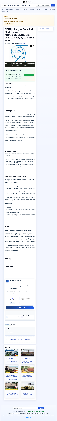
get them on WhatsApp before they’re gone (35, 411)
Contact (19, 5)
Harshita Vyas (22, 43)
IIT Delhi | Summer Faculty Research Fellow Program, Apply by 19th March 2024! (12, 393)
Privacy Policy (26, 415)
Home (9, 5)
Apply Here (8, 330)
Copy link (13, 324)
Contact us (12, 415)
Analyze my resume (20, 307)
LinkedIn (47, 413)
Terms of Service (49, 415)
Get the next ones (29, 74)
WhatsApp (7, 324)
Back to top (28, 417)
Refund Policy (34, 415)
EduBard (4, 5)
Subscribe (41, 408)
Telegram (28, 413)
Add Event (18, 415)
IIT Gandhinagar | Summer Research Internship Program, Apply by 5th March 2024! (27, 394)
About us (5, 415)
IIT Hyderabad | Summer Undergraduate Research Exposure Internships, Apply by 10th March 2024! (12, 377)
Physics (38, 9)
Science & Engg (5, 11)
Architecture (52, 9)
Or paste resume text (24, 296)
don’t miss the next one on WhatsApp (22, 332)
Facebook (16, 413)
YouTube (41, 413)
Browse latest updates (8, 23)
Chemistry (32, 9)
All (2, 9)
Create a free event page (44, 28)
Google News (22, 413)
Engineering (45, 9)
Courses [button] (24, 5)
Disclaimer (41, 415)
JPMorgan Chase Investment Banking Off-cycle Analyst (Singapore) (11, 360)
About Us (14, 5)
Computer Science (9, 9)
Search (52, 5)
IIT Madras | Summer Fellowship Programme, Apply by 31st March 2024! (27, 377)
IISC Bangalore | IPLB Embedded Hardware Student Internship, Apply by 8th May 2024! (27, 360)
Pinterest (36, 413)
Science (17, 9)
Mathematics (24, 9)
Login (29, 5)
